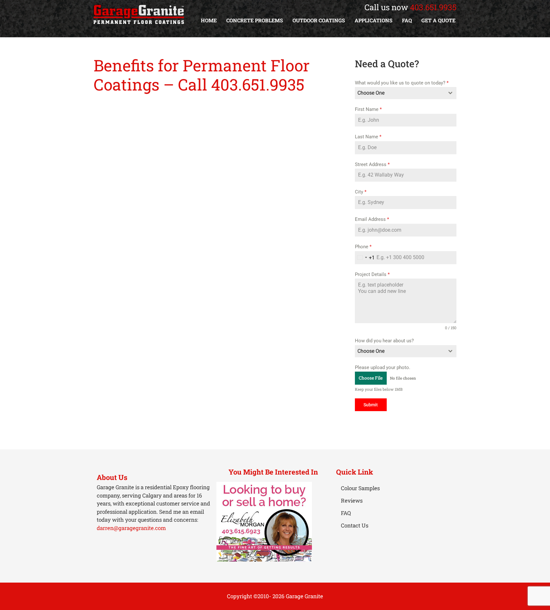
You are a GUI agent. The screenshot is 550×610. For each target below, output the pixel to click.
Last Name (368, 137)
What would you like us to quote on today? (401, 83)
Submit (370, 404)
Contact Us (354, 525)
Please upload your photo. (382, 367)
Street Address (372, 164)
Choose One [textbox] (370, 93)
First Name (368, 109)
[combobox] (405, 93)
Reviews (352, 500)
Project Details (372, 274)
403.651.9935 (433, 7)
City (360, 192)
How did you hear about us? (384, 341)
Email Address (372, 219)
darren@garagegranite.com (131, 528)
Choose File (371, 378)
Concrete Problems (254, 20)
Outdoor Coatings (319, 20)
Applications (373, 20)
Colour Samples (360, 488)
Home (209, 20)
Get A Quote (438, 20)
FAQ (407, 20)
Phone (363, 247)
